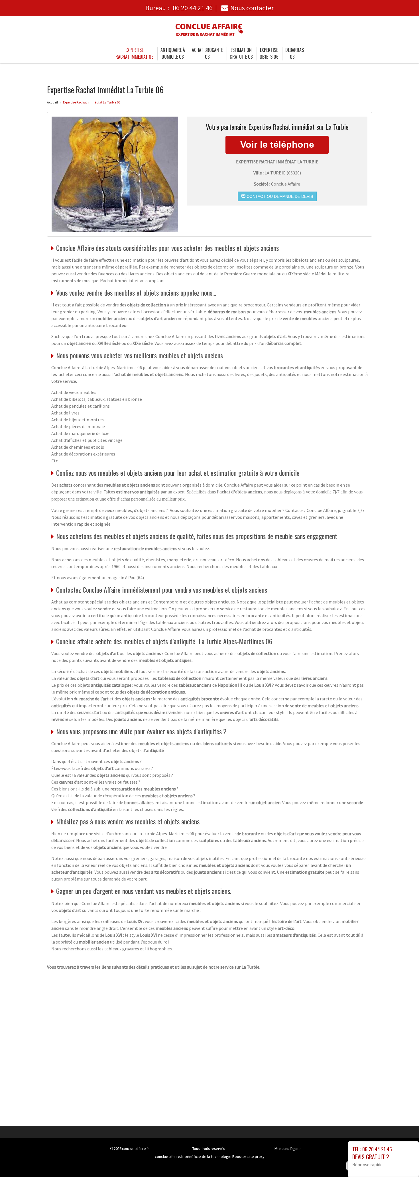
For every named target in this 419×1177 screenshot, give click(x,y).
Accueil (52, 102)
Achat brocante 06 (207, 53)
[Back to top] (403, 1161)
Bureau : (179, 7)
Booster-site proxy (248, 1156)
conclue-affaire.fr (135, 1148)
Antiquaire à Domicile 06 (172, 53)
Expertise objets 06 (269, 53)
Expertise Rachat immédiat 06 (134, 53)
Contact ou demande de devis (279, 196)
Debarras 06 (294, 53)
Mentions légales (287, 1148)
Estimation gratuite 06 (241, 53)
